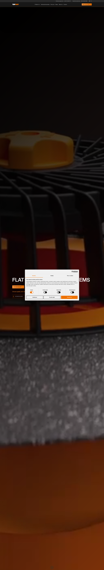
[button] (89, 1)
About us (61, 4)
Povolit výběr (52, 297)
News (56, 4)
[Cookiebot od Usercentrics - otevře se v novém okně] (72, 272)
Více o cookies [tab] (70, 275)
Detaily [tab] (52, 275)
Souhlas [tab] (34, 275)
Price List (52, 4)
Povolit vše (69, 297)
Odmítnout (34, 297)
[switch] (45, 292)
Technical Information (45, 4)
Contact (65, 4)
